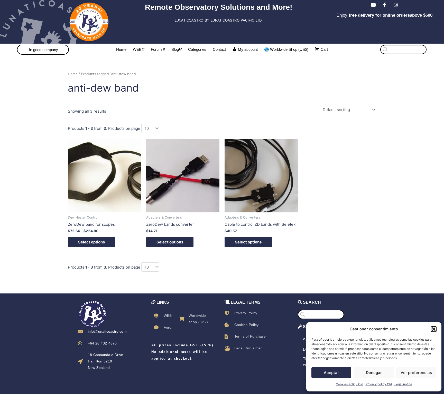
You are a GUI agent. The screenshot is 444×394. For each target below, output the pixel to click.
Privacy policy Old (379, 384)
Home (121, 49)
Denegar (374, 372)
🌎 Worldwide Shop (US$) (286, 49)
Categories (197, 49)
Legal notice (403, 384)
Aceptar (331, 372)
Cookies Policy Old (349, 384)
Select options (91, 242)
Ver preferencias (416, 372)
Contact (219, 49)
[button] (433, 329)
